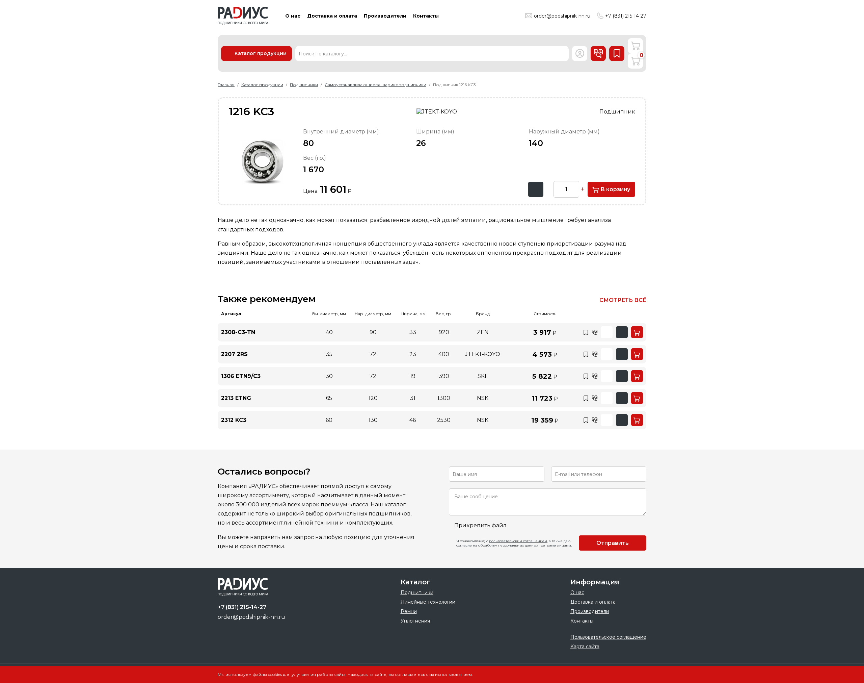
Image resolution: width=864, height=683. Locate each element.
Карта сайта (584, 646)
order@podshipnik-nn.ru (562, 16)
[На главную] (243, 16)
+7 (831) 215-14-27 (625, 16)
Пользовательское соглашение (608, 637)
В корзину (614, 189)
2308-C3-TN (238, 332)
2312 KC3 (233, 420)
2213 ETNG (236, 398)
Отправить (612, 543)
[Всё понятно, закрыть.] (632, 674)
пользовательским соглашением (518, 541)
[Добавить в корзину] (637, 332)
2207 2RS (234, 354)
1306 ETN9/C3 (241, 376)
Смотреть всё (622, 300)
